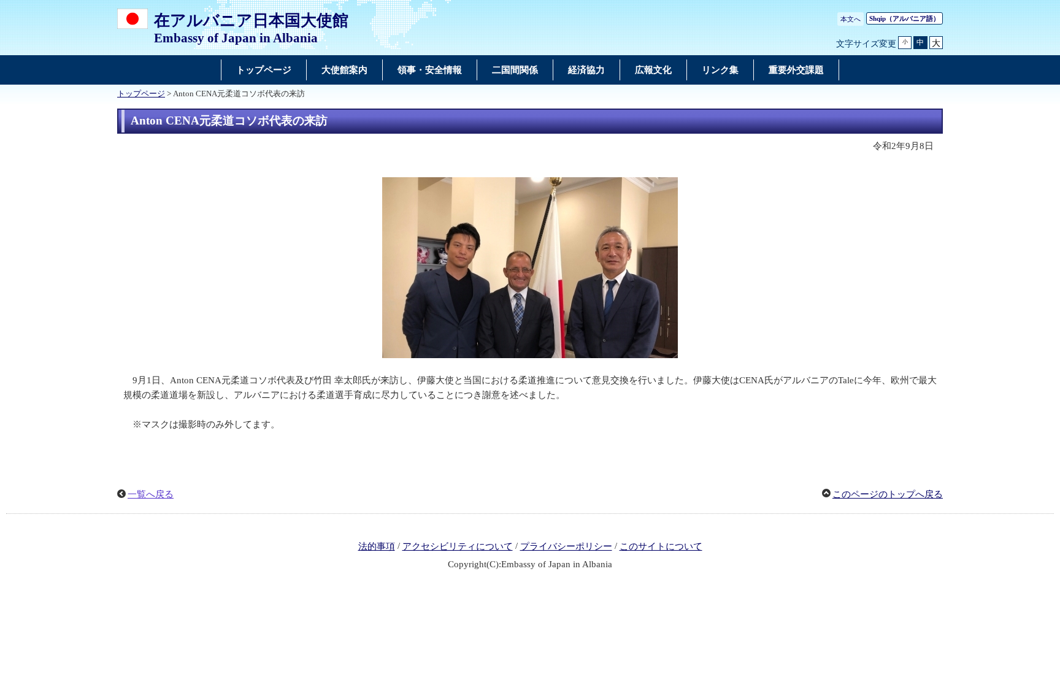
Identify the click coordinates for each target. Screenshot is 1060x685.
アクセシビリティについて (457, 546)
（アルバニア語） (904, 18)
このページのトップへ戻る (887, 494)
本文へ (850, 19)
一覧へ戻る (151, 494)
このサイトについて (661, 546)
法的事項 (376, 546)
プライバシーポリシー (566, 546)
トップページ (141, 94)
